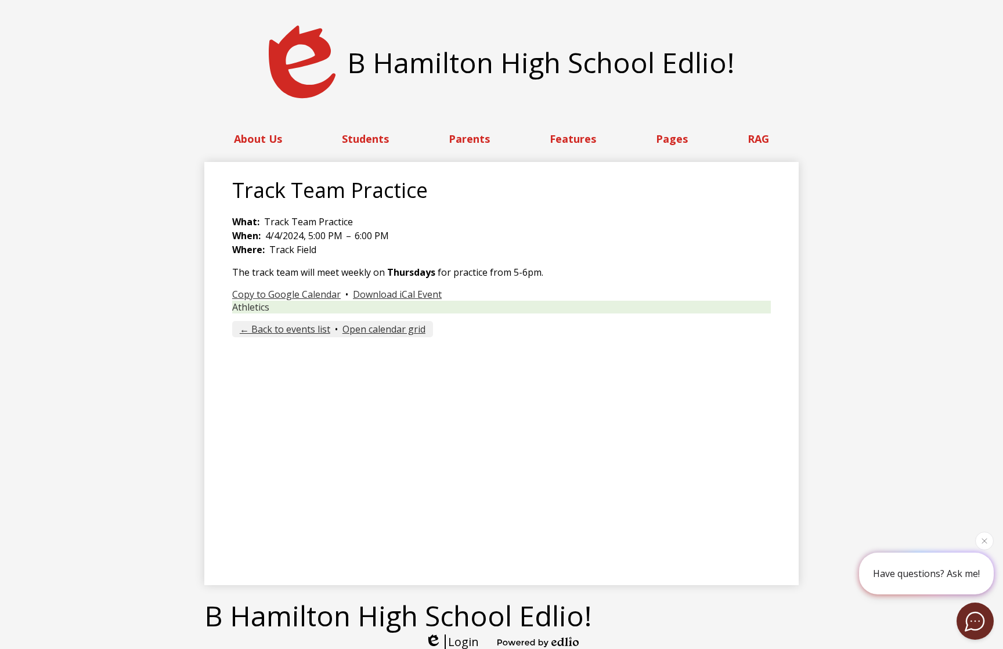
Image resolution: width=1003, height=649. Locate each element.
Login (463, 641)
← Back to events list (285, 329)
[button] (258, 138)
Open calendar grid (383, 329)
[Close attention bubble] (984, 540)
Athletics (250, 307)
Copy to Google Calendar (286, 294)
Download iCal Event (397, 294)
